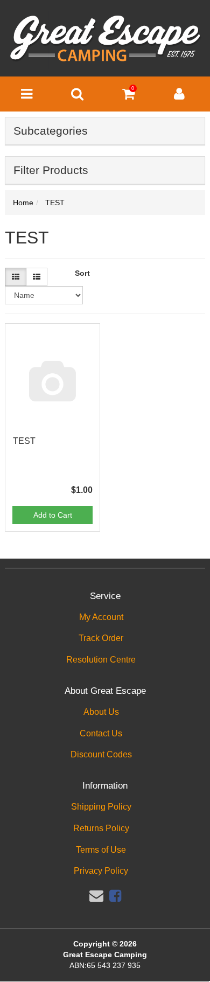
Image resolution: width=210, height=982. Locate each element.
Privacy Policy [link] (101, 870)
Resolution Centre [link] (101, 659)
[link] (115, 896)
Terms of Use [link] (101, 849)
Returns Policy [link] (101, 828)
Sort (81, 273)
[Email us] (96, 896)
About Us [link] (101, 711)
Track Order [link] (101, 638)
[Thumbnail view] (15, 277)
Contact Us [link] (101, 733)
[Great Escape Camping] (105, 38)
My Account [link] (101, 617)
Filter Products (50, 170)
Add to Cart (52, 515)
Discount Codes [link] (101, 754)
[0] (128, 96)
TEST (24, 440)
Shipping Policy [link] (101, 806)
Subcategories (50, 130)
